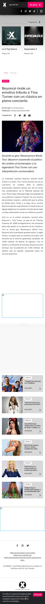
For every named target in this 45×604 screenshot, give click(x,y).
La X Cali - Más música (4, 4)
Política (16, 601)
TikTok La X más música (34, 11)
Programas (32, 22)
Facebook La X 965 (21, 11)
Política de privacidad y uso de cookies (22, 553)
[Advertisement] (22, 349)
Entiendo (37, 595)
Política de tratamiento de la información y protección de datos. (22, 559)
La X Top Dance (9, 49)
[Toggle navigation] (41, 11)
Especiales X (30, 49)
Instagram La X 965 (25, 11)
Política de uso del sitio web (22, 555)
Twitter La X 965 (30, 11)
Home (6, 73)
